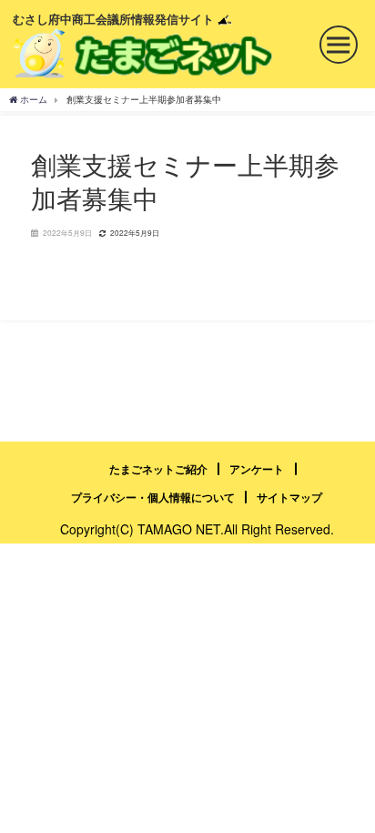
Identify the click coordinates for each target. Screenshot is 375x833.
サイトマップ (289, 497)
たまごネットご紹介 (158, 469)
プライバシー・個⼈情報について (153, 497)
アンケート (256, 469)
